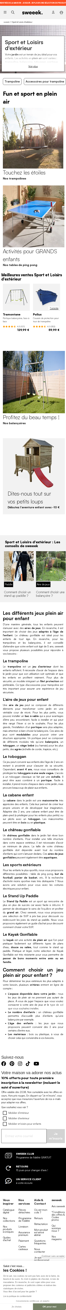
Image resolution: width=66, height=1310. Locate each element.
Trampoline (12, 81)
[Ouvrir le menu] (5, 12)
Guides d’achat (7, 1239)
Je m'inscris (55, 1136)
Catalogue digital (8, 1211)
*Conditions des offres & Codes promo (58, 1215)
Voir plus (33, 66)
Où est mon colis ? (40, 1211)
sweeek (7, 22)
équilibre (46, 908)
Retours (38, 1218)
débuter (56, 905)
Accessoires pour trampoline (45, 81)
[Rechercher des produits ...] (13, 12)
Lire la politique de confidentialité (17, 1296)
